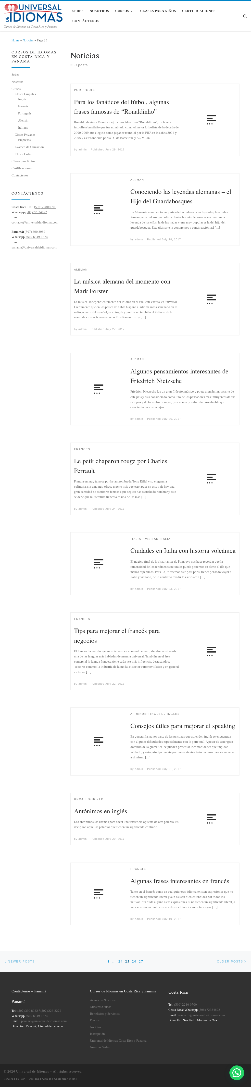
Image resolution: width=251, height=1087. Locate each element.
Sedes (15, 74)
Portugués (24, 113)
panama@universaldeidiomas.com (34, 247)
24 (120, 961)
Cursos (16, 89)
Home (15, 40)
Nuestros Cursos (100, 1007)
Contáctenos (20, 175)
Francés (23, 106)
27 (141, 961)
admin (82, 149)
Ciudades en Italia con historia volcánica (183, 550)
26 (134, 961)
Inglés (22, 99)
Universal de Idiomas (32, 1071)
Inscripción (97, 1034)
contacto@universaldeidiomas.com (35, 222)
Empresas (24, 140)
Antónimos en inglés (100, 810)
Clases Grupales (25, 94)
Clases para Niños (23, 161)
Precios (95, 1020)
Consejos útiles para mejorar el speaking (182, 725)
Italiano (23, 127)
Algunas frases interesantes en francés (179, 880)
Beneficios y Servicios (105, 1013)
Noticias (28, 40)
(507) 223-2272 (50, 1011)
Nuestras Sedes (100, 1047)
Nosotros (17, 82)
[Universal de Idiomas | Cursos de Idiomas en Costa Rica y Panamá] (34, 11)
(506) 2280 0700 (45, 207)
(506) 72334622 (36, 212)
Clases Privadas (25, 134)
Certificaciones (22, 168)
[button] (236, 1072)
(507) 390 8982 (35, 232)
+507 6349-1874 (36, 237)
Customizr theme (65, 1078)
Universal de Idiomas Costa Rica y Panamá (118, 1040)
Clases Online (24, 154)
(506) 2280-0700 (185, 1004)
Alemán (23, 120)
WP (23, 1078)
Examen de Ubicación (29, 147)
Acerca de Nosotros (102, 1000)
